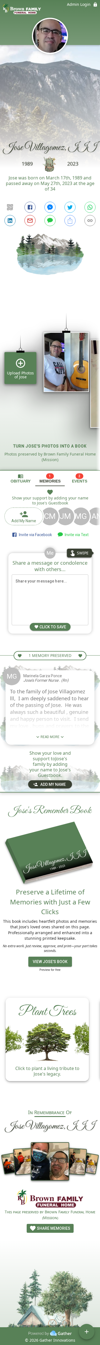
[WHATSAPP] (90, 207)
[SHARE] (70, 220)
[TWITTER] (70, 207)
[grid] (50, 382)
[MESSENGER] (50, 207)
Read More (50, 737)
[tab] (20, 478)
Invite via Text (76, 534)
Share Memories (53, 1228)
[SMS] (50, 220)
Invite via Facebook (34, 534)
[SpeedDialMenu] (86, 1331)
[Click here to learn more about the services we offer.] (50, 1199)
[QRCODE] (10, 207)
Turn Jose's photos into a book (50, 446)
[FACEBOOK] (30, 207)
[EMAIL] (30, 220)
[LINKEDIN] (10, 220)
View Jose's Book (50, 961)
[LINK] (90, 220)
